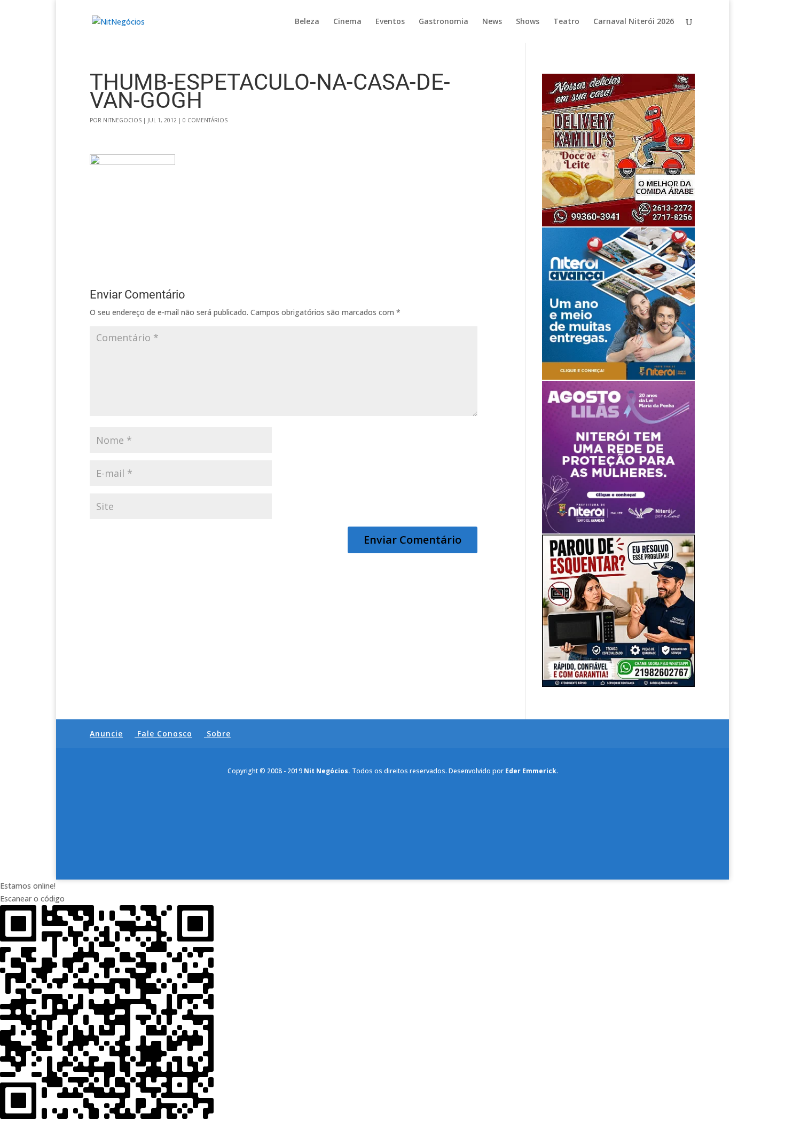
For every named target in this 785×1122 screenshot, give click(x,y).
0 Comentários (205, 120)
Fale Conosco (164, 733)
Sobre (219, 733)
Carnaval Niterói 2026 (633, 22)
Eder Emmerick (530, 770)
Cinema (347, 22)
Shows (527, 22)
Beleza (307, 22)
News (492, 22)
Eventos (390, 22)
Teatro (566, 22)
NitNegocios (122, 120)
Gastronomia (443, 22)
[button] (392, 886)
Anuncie (106, 733)
